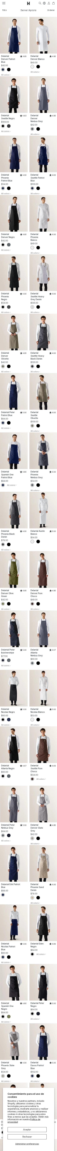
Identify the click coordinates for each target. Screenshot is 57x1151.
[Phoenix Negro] (14, 272)
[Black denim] (9, 307)
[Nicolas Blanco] (43, 688)
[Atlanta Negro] (14, 744)
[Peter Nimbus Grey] (14, 804)
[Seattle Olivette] (43, 391)
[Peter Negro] (43, 982)
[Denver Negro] (14, 213)
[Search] (40, 3)
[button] (3, 3)
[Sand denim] (32, 897)
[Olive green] (3, 604)
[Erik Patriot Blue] (14, 863)
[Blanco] (32, 66)
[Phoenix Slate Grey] (14, 1041)
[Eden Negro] (43, 922)
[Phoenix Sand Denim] (43, 863)
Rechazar (27, 1136)
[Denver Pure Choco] (43, 569)
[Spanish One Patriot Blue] (14, 450)
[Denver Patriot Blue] (14, 35)
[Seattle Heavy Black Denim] (43, 332)
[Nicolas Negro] (14, 688)
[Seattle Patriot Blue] (43, 154)
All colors (5, 75)
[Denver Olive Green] (14, 569)
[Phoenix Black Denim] (14, 510)
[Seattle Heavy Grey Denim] (43, 272)
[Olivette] (3, 366)
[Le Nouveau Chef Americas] (28, 3)
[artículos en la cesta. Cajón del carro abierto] (53, 3)
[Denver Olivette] (14, 332)
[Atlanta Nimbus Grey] (43, 628)
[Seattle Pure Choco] (43, 744)
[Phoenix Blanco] (43, 213)
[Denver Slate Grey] (43, 804)
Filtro (4, 10)
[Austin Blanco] (43, 510)
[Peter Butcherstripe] (14, 628)
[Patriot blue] (3, 69)
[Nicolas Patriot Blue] (14, 922)
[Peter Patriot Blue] (14, 391)
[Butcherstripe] (3, 660)
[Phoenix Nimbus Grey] (43, 450)
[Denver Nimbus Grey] (43, 94)
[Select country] (44, 3)
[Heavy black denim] (9, 126)
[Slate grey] (32, 838)
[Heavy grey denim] (32, 307)
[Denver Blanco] (43, 35)
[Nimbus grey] (32, 129)
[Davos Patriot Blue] (43, 1041)
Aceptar (27, 1129)
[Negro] (9, 69)
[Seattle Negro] (14, 94)
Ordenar (51, 10)
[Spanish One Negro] (14, 982)
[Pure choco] (32, 604)
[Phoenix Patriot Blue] (14, 154)
